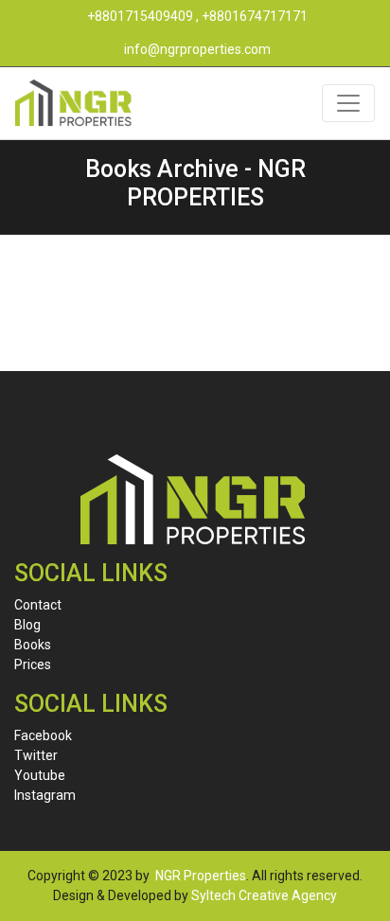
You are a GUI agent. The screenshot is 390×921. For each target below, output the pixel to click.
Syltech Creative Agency (264, 895)
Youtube (39, 775)
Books (32, 644)
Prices (32, 664)
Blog (27, 624)
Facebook (43, 735)
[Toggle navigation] (348, 103)
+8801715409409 (140, 16)
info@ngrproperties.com (197, 49)
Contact (38, 604)
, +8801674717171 (252, 16)
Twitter (36, 755)
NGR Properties (200, 875)
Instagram (45, 795)
